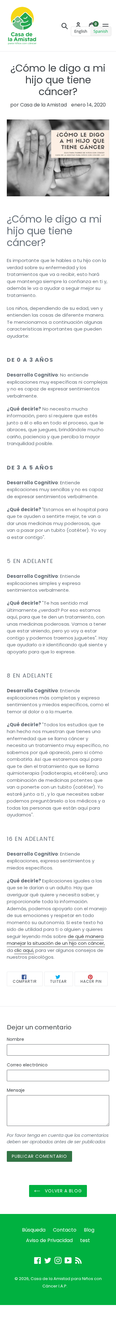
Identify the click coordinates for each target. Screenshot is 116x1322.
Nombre (15, 1039)
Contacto (64, 1229)
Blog (89, 1229)
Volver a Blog (62, 1191)
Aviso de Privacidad (49, 1240)
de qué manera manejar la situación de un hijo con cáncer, (56, 940)
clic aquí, (24, 950)
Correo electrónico (27, 1065)
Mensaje (16, 1090)
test (85, 1240)
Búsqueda (33, 1229)
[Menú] (105, 25)
